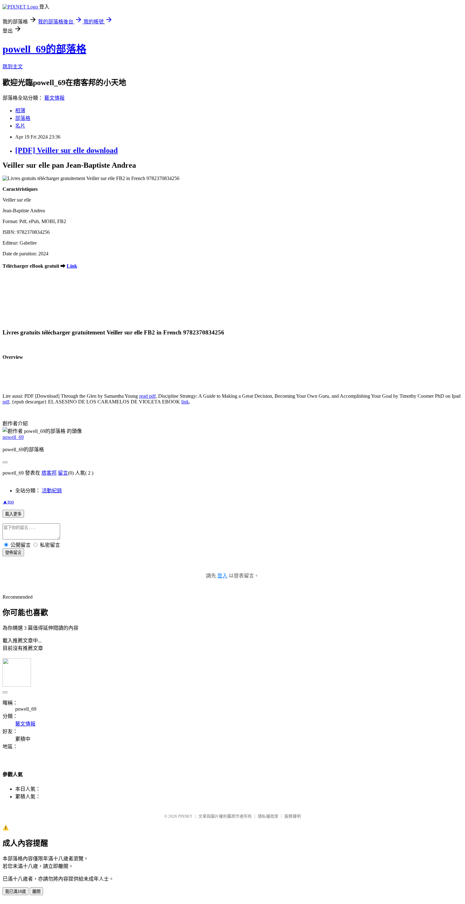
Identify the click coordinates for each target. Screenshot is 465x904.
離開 (36, 891)
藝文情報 (54, 98)
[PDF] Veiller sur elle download (66, 150)
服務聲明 (292, 816)
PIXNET (185, 816)
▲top (8, 501)
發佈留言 (13, 552)
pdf (6, 401)
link (185, 401)
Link (72, 266)
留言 (63, 473)
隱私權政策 (268, 816)
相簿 (20, 110)
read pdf (147, 396)
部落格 (22, 118)
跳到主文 (13, 66)
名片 (20, 125)
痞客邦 (49, 473)
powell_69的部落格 (44, 49)
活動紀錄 (52, 490)
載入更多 (13, 514)
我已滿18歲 (15, 891)
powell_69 (13, 437)
